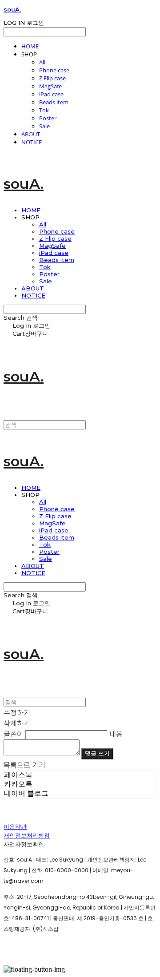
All (42, 62)
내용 (116, 733)
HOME (30, 46)
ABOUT (30, 134)
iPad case (51, 94)
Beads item (53, 102)
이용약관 (15, 826)
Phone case (54, 70)
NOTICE (31, 142)
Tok (44, 110)
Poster (47, 118)
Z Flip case (52, 78)
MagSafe (50, 86)
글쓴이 (14, 733)
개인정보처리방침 (27, 835)
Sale (44, 126)
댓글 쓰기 (97, 753)
